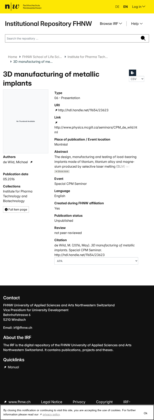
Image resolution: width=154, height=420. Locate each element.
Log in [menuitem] (137, 7)
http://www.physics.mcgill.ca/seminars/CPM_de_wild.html (95, 129)
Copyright (105, 402)
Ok (145, 413)
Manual (13, 367)
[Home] (23, 6)
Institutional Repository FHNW (48, 23)
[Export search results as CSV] (132, 73)
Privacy (79, 402)
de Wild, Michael (15, 162)
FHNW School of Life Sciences (42, 57)
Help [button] (135, 23)
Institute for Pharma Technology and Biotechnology (88, 57)
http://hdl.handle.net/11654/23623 (83, 110)
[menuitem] (112, 23)
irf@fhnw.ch (22, 328)
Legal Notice (52, 402)
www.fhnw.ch (19, 402)
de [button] (117, 7)
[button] (62, 171)
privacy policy (51, 414)
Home (12, 57)
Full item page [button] (17, 209)
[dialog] (77, 412)
